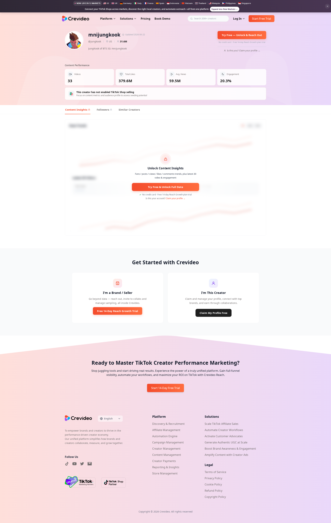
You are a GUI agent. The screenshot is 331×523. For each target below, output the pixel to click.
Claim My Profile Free (213, 313)
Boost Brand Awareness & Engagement (230, 448)
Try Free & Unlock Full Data (165, 187)
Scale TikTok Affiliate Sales (221, 424)
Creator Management (166, 448)
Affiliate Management (166, 430)
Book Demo (162, 18)
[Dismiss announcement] (327, 6)
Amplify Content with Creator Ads (226, 455)
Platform (106, 18)
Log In (237, 18)
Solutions (126, 18)
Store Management (165, 473)
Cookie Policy (213, 484)
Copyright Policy (215, 497)
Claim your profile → (175, 198)
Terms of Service (215, 472)
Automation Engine (164, 436)
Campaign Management (168, 442)
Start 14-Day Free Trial (165, 388)
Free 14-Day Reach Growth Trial (117, 311)
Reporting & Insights (165, 467)
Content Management (166, 455)
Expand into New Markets (225, 9)
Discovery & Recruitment (168, 424)
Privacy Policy (213, 478)
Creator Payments (164, 461)
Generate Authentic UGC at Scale (226, 442)
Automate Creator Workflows (224, 430)
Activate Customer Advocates (224, 436)
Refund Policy (213, 491)
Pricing (145, 18)
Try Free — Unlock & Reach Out (242, 35)
